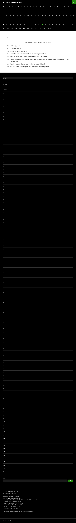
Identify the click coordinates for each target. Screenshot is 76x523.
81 (66, 19)
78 (56, 19)
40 (70, 11)
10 (36, 6)
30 (35, 11)
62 (73, 15)
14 (50, 6)
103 (72, 24)
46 (17, 15)
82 (70, 19)
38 (63, 11)
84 (3, 24)
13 (47, 6)
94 (38, 24)
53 (42, 15)
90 (24, 24)
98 (52, 24)
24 (13, 11)
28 (28, 11)
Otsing (49, 28)
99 (56, 24)
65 (10, 19)
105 (8, 28)
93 (35, 24)
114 (44, 28)
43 (6, 15)
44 (10, 15)
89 (21, 24)
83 (73, 19)
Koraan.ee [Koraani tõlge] (12, 2)
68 (21, 19)
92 (31, 24)
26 (21, 11)
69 (24, 19)
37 (59, 11)
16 (57, 6)
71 (31, 19)
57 (56, 15)
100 (60, 24)
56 (52, 15)
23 (10, 11)
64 (6, 19)
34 (49, 11)
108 (20, 28)
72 (35, 19)
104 (3, 28)
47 (21, 15)
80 (63, 19)
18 (64, 6)
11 (40, 6)
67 (17, 19)
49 (28, 15)
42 (3, 15)
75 (45, 19)
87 (13, 24)
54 (45, 15)
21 (3, 11)
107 (16, 28)
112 (36, 28)
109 (24, 28)
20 (71, 6)
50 (31, 15)
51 (35, 15)
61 (70, 15)
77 (52, 19)
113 (40, 28)
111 (32, 28)
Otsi (4, 478)
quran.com (7, 498)
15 (54, 6)
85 (6, 24)
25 (17, 11)
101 (64, 24)
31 (38, 11)
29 (31, 11)
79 (59, 19)
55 (49, 15)
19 (68, 6)
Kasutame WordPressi (8, 520)
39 (66, 11)
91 (28, 24)
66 (13, 19)
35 (52, 11)
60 (66, 15)
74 (42, 19)
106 (12, 28)
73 (38, 19)
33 (45, 11)
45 (13, 15)
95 (42, 24)
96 (45, 24)
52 (38, 15)
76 (49, 19)
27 (24, 11)
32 (42, 11)
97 (49, 24)
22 (6, 11)
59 (63, 15)
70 (28, 19)
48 (24, 15)
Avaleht (5, 6)
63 (3, 19)
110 (28, 28)
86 (10, 24)
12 (43, 6)
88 (17, 24)
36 (56, 11)
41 (73, 11)
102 (68, 24)
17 (61, 6)
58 (59, 15)
